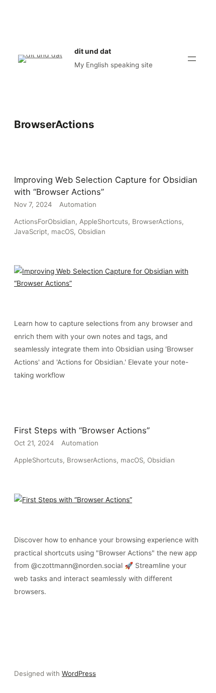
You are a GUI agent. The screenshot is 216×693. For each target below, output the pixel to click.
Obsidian (91, 231)
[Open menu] (192, 59)
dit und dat (92, 51)
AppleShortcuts (103, 221)
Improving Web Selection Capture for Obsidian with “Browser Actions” (105, 186)
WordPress (79, 673)
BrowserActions (157, 221)
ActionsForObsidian (44, 221)
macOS (62, 231)
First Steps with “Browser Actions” (82, 430)
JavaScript (30, 231)
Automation (77, 204)
